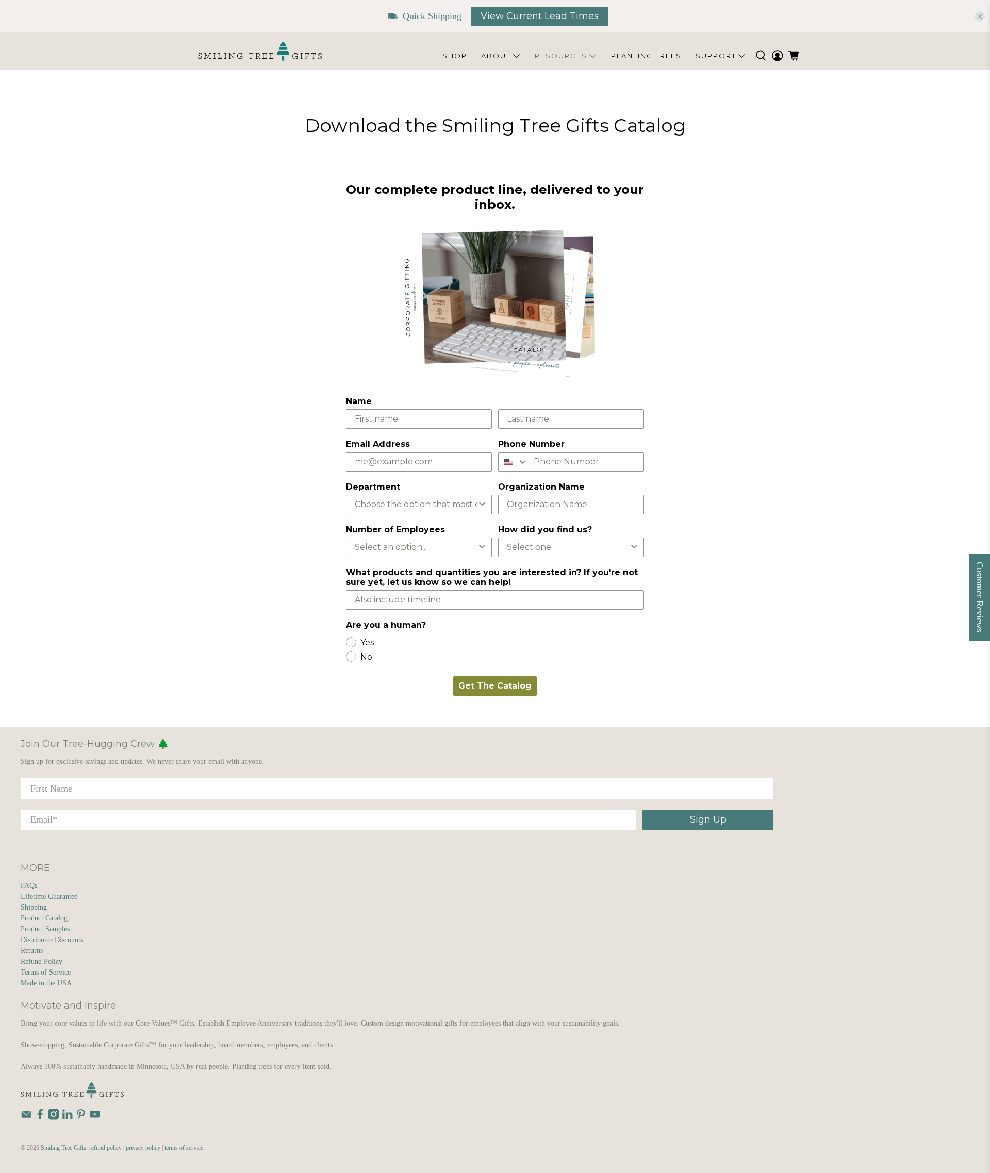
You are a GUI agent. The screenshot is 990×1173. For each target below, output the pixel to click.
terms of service (183, 1148)
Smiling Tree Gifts (63, 1148)
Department (373, 487)
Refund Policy (41, 961)
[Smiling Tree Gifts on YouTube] (95, 1117)
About (496, 56)
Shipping (34, 907)
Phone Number (531, 444)
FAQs (29, 886)
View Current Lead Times (540, 16)
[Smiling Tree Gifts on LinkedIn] (67, 1117)
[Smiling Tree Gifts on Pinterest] (81, 1117)
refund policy (105, 1148)
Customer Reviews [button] (980, 597)
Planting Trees (646, 56)
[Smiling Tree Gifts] (260, 51)
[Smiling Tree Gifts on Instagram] (53, 1117)
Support (716, 56)
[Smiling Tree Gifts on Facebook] (40, 1117)
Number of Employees (395, 529)
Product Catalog (44, 918)
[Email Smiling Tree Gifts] (26, 1117)
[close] (980, 16)
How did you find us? (545, 529)
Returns (32, 950)
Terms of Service (46, 972)
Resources (561, 56)
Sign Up (708, 819)
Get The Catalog (495, 686)
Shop (454, 56)
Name (359, 401)
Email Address (378, 444)
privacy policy (143, 1148)
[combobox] (514, 462)
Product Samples (45, 929)
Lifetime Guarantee (49, 896)
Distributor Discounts (52, 940)
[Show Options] (482, 504)
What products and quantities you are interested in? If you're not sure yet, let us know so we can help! (492, 577)
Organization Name (541, 487)
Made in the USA (46, 983)
